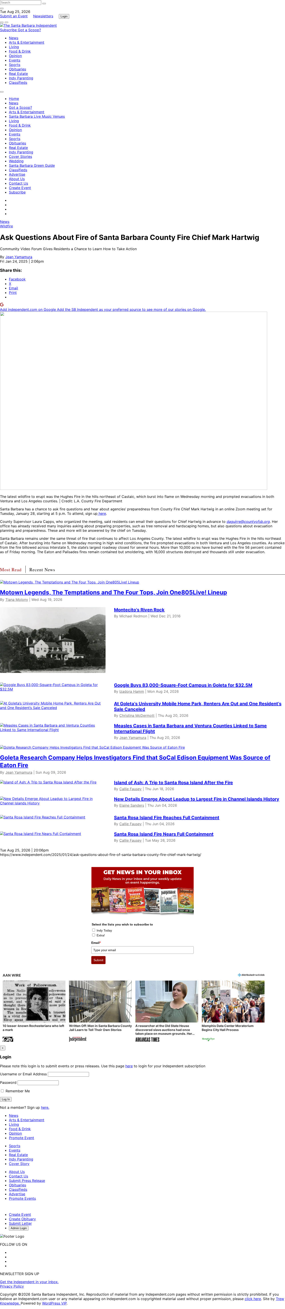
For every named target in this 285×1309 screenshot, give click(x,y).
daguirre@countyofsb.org (248, 521)
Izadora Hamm (131, 691)
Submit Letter (20, 1223)
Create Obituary (22, 1219)
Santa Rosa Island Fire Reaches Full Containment (166, 817)
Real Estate (18, 73)
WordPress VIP (54, 1303)
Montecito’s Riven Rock (139, 609)
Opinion (15, 56)
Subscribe (9, 30)
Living (14, 47)
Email (96, 942)
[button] (34, 1011)
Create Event (20, 188)
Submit (98, 960)
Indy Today (104, 930)
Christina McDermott (137, 715)
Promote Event (21, 1138)
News (13, 38)
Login (64, 16)
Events (14, 60)
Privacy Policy (12, 1286)
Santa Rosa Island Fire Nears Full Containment (164, 834)
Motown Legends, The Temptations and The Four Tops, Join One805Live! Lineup (113, 592)
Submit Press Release (27, 1180)
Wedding (16, 161)
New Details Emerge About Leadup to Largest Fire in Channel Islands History (196, 799)
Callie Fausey (130, 789)
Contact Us (18, 183)
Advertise (17, 174)
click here (253, 1299)
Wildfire (6, 226)
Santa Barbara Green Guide (32, 165)
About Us (17, 179)
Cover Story (19, 1163)
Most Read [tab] (11, 569)
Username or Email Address (23, 1074)
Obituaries (17, 69)
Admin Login (19, 1228)
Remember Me (17, 1091)
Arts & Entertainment (26, 42)
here (102, 513)
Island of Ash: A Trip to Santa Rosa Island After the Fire (173, 782)
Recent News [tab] (42, 569)
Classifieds (18, 82)
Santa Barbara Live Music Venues (37, 116)
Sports (14, 64)
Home (14, 98)
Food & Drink (20, 51)
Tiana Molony (16, 599)
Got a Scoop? (29, 30)
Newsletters (43, 16)
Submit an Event (14, 16)
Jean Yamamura (18, 257)
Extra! (101, 935)
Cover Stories (20, 156)
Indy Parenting (21, 78)
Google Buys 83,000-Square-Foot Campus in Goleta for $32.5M (183, 685)
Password (8, 1082)
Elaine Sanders (131, 805)
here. (45, 1107)
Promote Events (22, 1198)
